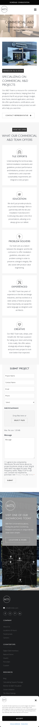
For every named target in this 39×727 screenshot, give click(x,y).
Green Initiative (8, 689)
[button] (36, 700)
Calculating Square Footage (13, 682)
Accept (19, 718)
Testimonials (7, 634)
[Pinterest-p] (15, 613)
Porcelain (6, 662)
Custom (6, 665)
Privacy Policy (24, 723)
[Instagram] (10, 613)
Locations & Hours (10, 630)
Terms (30, 474)
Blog (4, 678)
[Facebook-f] (5, 613)
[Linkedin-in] (20, 613)
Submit (10, 480)
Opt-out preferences (15, 723)
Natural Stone (8, 654)
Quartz (5, 658)
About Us (6, 627)
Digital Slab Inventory (10, 651)
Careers (6, 638)
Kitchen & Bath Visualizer (12, 686)
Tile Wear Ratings (9, 693)
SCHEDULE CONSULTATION (19, 2)
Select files (19, 420)
